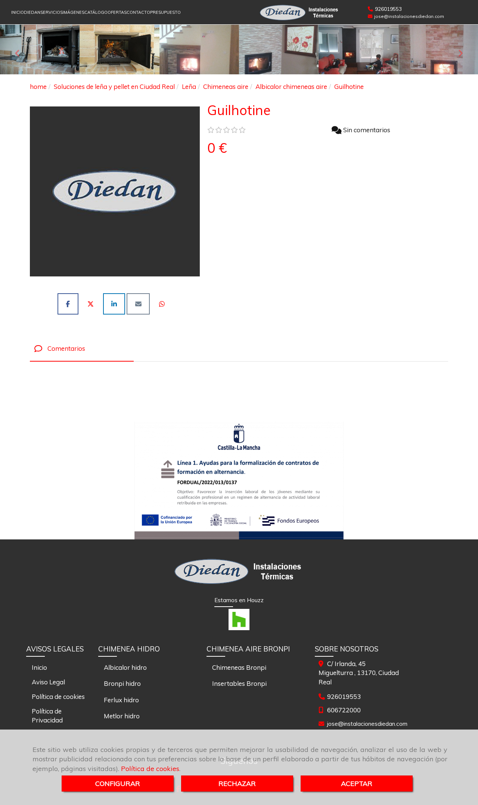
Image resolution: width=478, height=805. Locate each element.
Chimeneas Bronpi (239, 667)
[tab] (82, 349)
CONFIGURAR (117, 783)
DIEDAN (32, 12)
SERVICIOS (51, 12)
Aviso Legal (48, 682)
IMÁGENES (73, 12)
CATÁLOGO (96, 12)
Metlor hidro (122, 716)
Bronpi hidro (122, 683)
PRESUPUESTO (165, 12)
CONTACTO (138, 12)
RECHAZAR (237, 783)
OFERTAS (117, 12)
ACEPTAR (356, 783)
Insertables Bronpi (239, 683)
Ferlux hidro (121, 700)
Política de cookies (150, 768)
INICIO (17, 12)
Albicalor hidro (125, 667)
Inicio (39, 667)
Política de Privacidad (47, 715)
